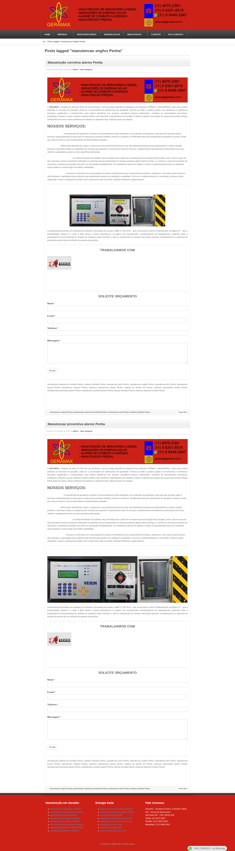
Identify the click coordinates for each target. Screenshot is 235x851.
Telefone (52, 328)
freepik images (128, 844)
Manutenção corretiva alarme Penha (75, 62)
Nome (51, 303)
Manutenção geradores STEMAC (64, 831)
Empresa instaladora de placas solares (117, 812)
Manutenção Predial (56, 173)
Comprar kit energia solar (111, 815)
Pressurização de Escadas (59, 158)
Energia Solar (53, 146)
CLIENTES (156, 34)
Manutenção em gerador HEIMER (65, 821)
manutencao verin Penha (118, 412)
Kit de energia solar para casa (113, 831)
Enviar (52, 370)
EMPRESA (60, 34)
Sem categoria (86, 69)
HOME (47, 34)
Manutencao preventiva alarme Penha (76, 424)
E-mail (51, 316)
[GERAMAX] (116, 27)
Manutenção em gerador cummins (65, 818)
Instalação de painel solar (111, 824)
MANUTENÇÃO (132, 34)
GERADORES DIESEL (87, 34)
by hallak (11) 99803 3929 (110, 844)
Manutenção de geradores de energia (66, 812)
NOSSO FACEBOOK (117, 402)
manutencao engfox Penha (61, 412)
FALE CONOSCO (175, 34)
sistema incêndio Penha (140, 412)
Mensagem (54, 340)
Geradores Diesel (55, 134)
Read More (183, 412)
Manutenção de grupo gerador (63, 815)
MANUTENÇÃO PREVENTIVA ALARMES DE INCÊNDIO (117, 189)
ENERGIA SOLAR (112, 34)
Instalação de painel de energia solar (116, 821)
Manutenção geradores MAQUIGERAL (67, 827)
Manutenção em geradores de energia (67, 824)
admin (75, 69)
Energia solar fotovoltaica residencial (116, 818)
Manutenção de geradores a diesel (65, 809)
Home (44, 41)
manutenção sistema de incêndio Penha (90, 412)
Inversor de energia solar (111, 827)
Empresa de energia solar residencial (116, 809)
